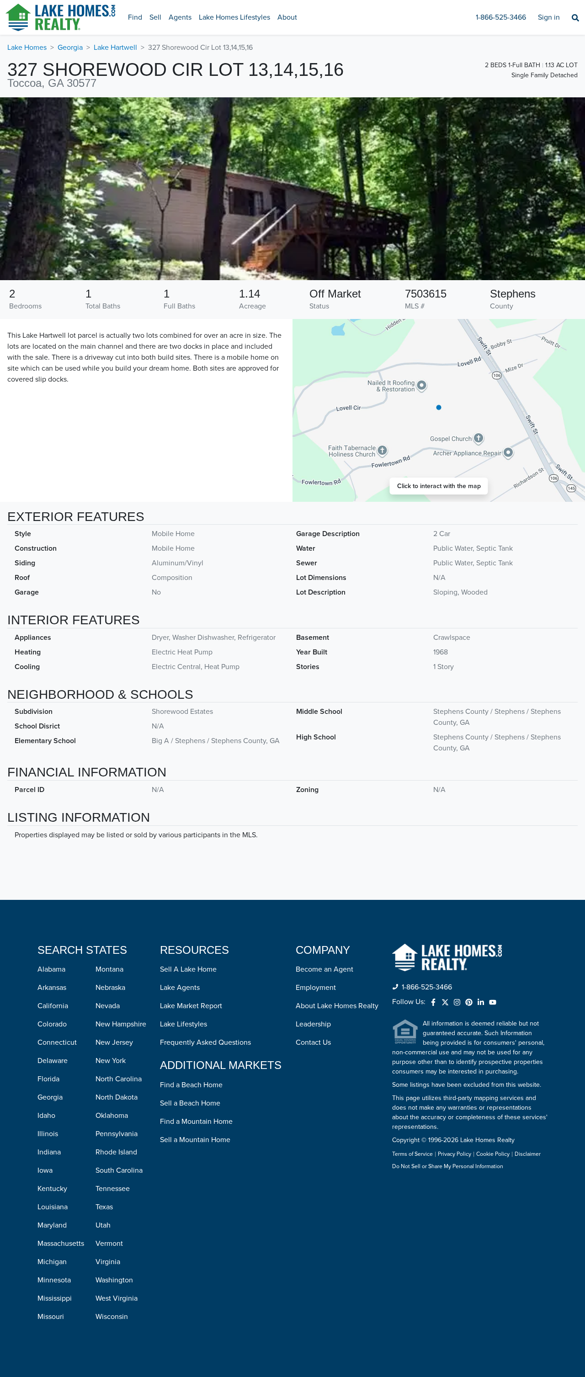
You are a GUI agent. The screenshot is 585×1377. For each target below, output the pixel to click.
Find (135, 17)
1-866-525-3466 (501, 17)
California (52, 1005)
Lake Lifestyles (183, 1024)
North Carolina (119, 1079)
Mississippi (54, 1298)
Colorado (52, 1024)
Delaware (52, 1060)
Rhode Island (116, 1152)
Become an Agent (324, 969)
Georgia (70, 47)
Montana (109, 969)
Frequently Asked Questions (205, 1042)
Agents (180, 17)
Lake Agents (180, 987)
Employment (316, 987)
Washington (114, 1280)
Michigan (52, 1261)
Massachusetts (60, 1243)
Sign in (549, 17)
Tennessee (113, 1188)
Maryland (52, 1225)
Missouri (50, 1316)
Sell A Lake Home (188, 969)
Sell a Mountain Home (195, 1139)
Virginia (108, 1261)
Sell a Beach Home (190, 1103)
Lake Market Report (191, 1005)
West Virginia (117, 1298)
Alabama (51, 969)
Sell (155, 17)
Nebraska (110, 987)
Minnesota (54, 1280)
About (287, 17)
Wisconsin (112, 1316)
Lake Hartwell (115, 47)
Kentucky (52, 1188)
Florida (48, 1079)
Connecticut (57, 1042)
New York (111, 1060)
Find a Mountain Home (196, 1121)
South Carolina (119, 1170)
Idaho (46, 1115)
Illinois (47, 1133)
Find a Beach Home (191, 1085)
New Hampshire (121, 1024)
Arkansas (51, 987)
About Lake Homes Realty (337, 1005)
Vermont (109, 1243)
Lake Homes (27, 47)
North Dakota (117, 1097)
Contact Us (313, 1042)
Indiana (49, 1152)
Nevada (108, 1005)
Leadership (313, 1024)
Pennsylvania (117, 1133)
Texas (104, 1207)
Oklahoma (112, 1115)
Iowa (45, 1170)
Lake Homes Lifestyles (234, 17)
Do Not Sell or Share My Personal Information (447, 1167)
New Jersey (114, 1042)
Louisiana (52, 1207)
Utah (103, 1225)
